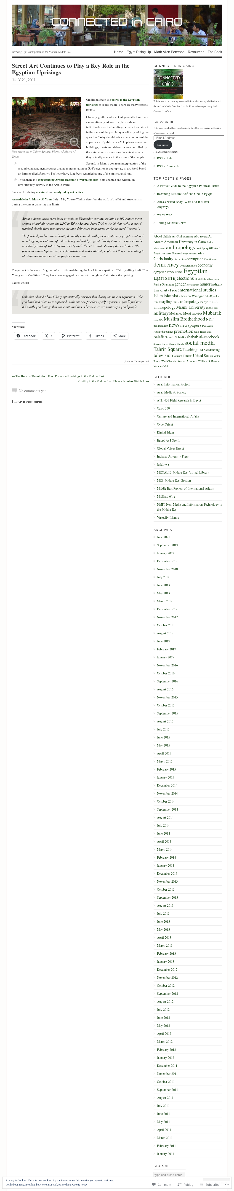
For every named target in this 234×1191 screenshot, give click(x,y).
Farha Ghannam (164, 284)
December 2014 (167, 785)
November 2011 (167, 1073)
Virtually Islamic (168, 517)
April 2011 (164, 1129)
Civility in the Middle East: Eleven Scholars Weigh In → (113, 381)
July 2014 (163, 825)
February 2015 (166, 769)
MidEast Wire (166, 496)
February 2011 (166, 1145)
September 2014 (167, 809)
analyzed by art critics (68, 192)
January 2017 (165, 657)
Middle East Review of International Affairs (185, 488)
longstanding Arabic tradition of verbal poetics (68, 179)
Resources (196, 52)
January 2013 (165, 961)
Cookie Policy (80, 1184)
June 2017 (163, 641)
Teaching (190, 349)
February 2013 (166, 953)
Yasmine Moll (161, 366)
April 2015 (164, 753)
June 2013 (163, 921)
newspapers (191, 325)
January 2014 (165, 865)
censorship (197, 253)
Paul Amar (207, 325)
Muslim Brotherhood (184, 318)
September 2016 (167, 681)
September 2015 (167, 713)
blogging (187, 253)
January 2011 (165, 1153)
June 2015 (163, 737)
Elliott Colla (200, 278)
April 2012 (164, 1033)
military (161, 313)
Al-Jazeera (200, 236)
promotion (183, 331)
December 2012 (167, 969)
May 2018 (163, 593)
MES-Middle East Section (174, 480)
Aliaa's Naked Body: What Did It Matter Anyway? (183, 204)
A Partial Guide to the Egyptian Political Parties (188, 185)
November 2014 (167, 793)
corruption (195, 258)
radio (196, 331)
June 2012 (163, 1017)
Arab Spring (202, 248)
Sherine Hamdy (176, 343)
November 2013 (167, 881)
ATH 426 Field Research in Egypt (179, 400)
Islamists (171, 295)
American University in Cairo (185, 241)
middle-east (212, 307)
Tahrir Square (168, 348)
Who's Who (164, 215)
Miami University (190, 307)
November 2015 (167, 697)
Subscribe (164, 122)
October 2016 (166, 673)
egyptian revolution (168, 271)
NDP (209, 319)
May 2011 (163, 1121)
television (163, 355)
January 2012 (165, 1057)
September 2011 (167, 1089)
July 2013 (163, 913)
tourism (178, 356)
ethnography (213, 278)
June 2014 (163, 833)
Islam (158, 295)
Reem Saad (205, 331)
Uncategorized (141, 361)
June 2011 (163, 1113)
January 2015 (165, 777)
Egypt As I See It (168, 440)
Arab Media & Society (171, 392)
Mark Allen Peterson (169, 52)
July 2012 (163, 1009)
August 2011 (165, 1097)
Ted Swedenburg (209, 350)
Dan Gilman (210, 259)
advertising (188, 236)
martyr (204, 302)
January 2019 (165, 553)
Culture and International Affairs (178, 416)
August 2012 (165, 1001)
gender (180, 284)
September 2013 (167, 897)
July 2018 (163, 577)
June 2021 (163, 537)
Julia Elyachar (212, 296)
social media (200, 342)
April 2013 (164, 937)
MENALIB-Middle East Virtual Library (183, 472)
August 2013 (165, 905)
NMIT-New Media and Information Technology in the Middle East (189, 507)
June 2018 (163, 585)
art (211, 247)
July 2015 (163, 729)
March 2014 (165, 849)
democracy (166, 264)
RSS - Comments (168, 166)
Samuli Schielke (175, 337)
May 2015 (163, 745)
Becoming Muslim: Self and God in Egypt (184, 193)
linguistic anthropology (182, 301)
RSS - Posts (164, 158)
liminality (159, 302)
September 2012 (167, 993)
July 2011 (163, 1105)
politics (169, 331)
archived (42, 192)
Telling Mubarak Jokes (171, 223)
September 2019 (167, 545)
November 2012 (167, 977)
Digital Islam (165, 432)
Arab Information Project (173, 384)
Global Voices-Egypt (170, 448)
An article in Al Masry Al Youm (32, 199)
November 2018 (167, 569)
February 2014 (166, 857)
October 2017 (166, 625)
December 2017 (167, 609)
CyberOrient (165, 424)
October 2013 (166, 889)
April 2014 (164, 841)
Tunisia (187, 355)
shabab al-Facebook (203, 337)
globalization (192, 284)
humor (205, 284)
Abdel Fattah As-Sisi (168, 236)
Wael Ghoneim (169, 361)
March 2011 (165, 1137)
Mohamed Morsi (180, 313)
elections (185, 278)
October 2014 (166, 801)
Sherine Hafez (161, 343)
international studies (197, 289)
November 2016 (167, 665)
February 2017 (166, 649)
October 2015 (166, 705)
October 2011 (166, 1081)
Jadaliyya (163, 464)
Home (118, 52)
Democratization (188, 265)
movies (197, 313)
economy (205, 265)
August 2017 (165, 633)
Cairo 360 (163, 408)
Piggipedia (159, 331)
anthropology (181, 247)
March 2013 (165, 945)
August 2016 (165, 689)
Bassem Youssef (171, 253)
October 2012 (166, 985)
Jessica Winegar (192, 296)
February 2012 (166, 1049)
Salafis (159, 337)
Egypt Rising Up (139, 52)
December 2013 (167, 873)
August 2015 (165, 721)
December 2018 (167, 561)
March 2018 (165, 601)
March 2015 (165, 761)
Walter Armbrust (187, 361)
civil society (180, 259)
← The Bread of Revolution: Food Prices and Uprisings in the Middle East (58, 376)
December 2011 (167, 1065)
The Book (215, 52)
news (174, 324)
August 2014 (165, 817)
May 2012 (163, 1025)
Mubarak (212, 312)
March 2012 (165, 1041)
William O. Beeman (209, 361)
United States (203, 355)
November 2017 (167, 617)
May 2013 (163, 929)
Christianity (163, 258)
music (158, 319)
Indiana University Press (173, 456)
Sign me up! (162, 144)
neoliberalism (161, 325)
